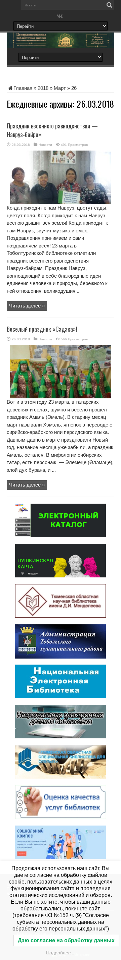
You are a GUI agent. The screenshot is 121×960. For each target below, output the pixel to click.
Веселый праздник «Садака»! (42, 329)
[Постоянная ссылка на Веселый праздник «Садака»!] (60, 396)
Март (60, 88)
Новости (45, 145)
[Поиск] (109, 5)
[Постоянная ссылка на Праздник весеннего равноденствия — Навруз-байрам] (60, 202)
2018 (43, 88)
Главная (22, 88)
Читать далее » (27, 305)
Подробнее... (60, 952)
